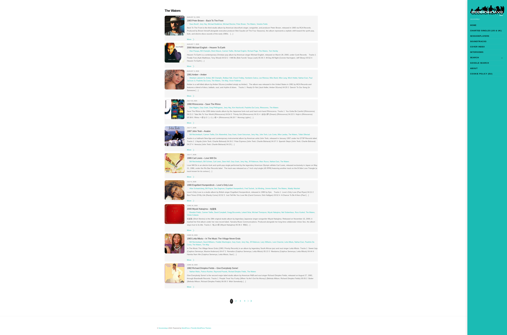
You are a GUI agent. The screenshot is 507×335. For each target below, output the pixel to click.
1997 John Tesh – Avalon (199, 131)
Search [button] (474, 57)
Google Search (479, 63)
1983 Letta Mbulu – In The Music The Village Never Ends (213, 238)
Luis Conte (272, 135)
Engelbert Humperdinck (234, 188)
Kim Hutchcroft (238, 108)
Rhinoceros (264, 108)
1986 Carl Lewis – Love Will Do (202, 158)
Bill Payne (209, 188)
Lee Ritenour (264, 78)
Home (473, 25)
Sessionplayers (479, 36)
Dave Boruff (194, 24)
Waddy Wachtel (294, 188)
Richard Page (253, 51)
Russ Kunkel (300, 212)
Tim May (225, 81)
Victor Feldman (235, 81)
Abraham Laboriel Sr (197, 78)
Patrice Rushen (207, 272)
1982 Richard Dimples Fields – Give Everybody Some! (212, 268)
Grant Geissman (244, 135)
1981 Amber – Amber (197, 74)
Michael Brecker (229, 24)
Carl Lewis (217, 162)
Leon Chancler (278, 242)
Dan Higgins (194, 108)
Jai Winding (259, 188)
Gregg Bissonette (234, 212)
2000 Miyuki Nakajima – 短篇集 (201, 209)
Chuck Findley (238, 78)
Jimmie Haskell (271, 188)
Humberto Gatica (251, 78)
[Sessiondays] (487, 14)
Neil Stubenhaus (287, 212)
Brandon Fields (195, 212)
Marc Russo (264, 162)
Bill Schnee (207, 162)
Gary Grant (204, 108)
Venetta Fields (262, 24)
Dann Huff (226, 162)
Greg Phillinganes (216, 108)
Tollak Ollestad (304, 135)
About (474, 68)
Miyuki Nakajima (274, 212)
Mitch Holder (292, 78)
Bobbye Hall (227, 78)
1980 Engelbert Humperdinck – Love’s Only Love (210, 185)
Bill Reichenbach (195, 135)
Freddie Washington (223, 242)
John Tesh (263, 135)
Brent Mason (216, 51)
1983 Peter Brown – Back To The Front (205, 20)
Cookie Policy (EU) (481, 74)
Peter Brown (241, 24)
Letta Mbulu (288, 242)
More (189, 39)
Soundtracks (478, 41)
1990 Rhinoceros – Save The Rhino (204, 104)
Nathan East (303, 78)
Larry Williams (266, 242)
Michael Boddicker (215, 24)
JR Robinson (253, 162)
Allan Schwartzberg (196, 188)
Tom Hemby (273, 51)
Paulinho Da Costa (203, 81)
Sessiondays (163, 328)
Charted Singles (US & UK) (486, 31)
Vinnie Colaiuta (192, 215)
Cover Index (477, 47)
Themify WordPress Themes (201, 328)
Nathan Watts (194, 272)
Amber (208, 78)
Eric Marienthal (221, 135)
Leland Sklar (246, 212)
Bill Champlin (205, 51)
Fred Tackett (249, 188)
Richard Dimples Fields (237, 272)
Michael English (240, 51)
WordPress (186, 328)
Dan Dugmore (219, 188)
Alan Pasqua (194, 51)
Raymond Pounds (220, 272)
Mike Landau (282, 135)
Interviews (476, 52)
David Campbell (220, 212)
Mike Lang (283, 78)
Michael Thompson (259, 212)
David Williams (209, 242)
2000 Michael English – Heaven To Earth (206, 47)
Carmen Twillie (227, 51)
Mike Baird (274, 78)
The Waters (251, 24)
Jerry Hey (203, 24)
